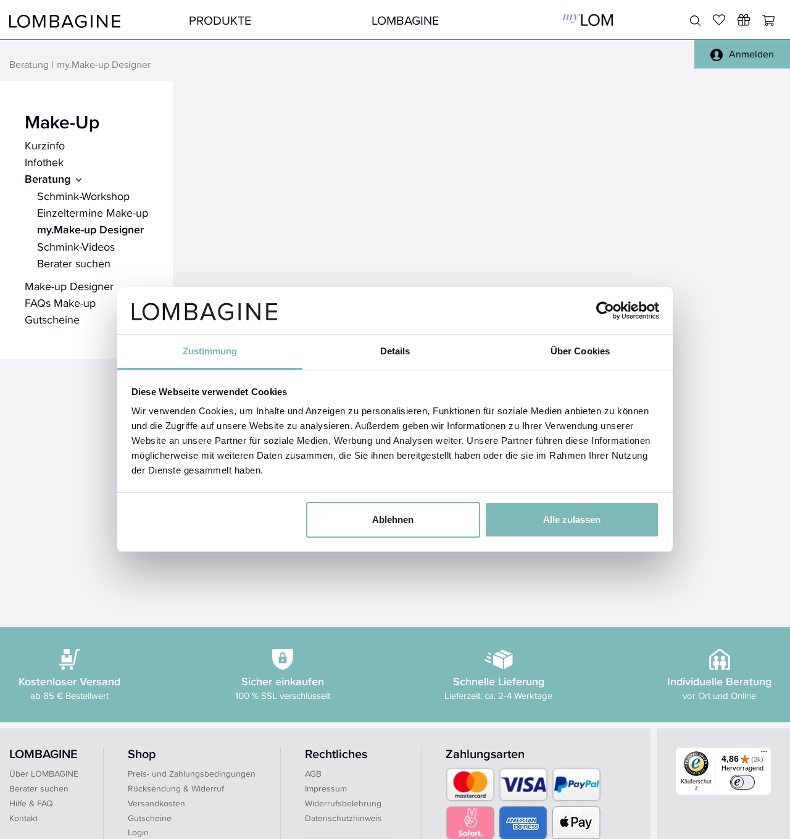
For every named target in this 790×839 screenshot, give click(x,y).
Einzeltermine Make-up (92, 212)
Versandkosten (156, 803)
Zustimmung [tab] (210, 351)
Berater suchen (73, 263)
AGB (313, 773)
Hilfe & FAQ (31, 803)
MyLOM (587, 20)
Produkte (220, 20)
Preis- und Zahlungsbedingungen (192, 773)
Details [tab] (395, 351)
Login (138, 832)
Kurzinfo (45, 145)
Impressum (326, 788)
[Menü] (764, 754)
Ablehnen (393, 519)
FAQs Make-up (60, 303)
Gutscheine (52, 319)
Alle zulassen (572, 519)
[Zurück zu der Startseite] (64, 20)
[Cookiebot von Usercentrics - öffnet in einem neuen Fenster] (605, 310)
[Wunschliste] (744, 20)
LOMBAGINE (405, 20)
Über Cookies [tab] (580, 351)
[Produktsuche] (695, 21)
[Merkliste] (719, 20)
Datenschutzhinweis (343, 818)
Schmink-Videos (76, 246)
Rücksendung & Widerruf (176, 788)
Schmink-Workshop (83, 196)
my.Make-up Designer (90, 230)
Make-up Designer (69, 286)
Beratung (29, 65)
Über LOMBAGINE (43, 773)
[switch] (742, 782)
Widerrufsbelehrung (343, 803)
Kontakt (23, 818)
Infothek (44, 162)
